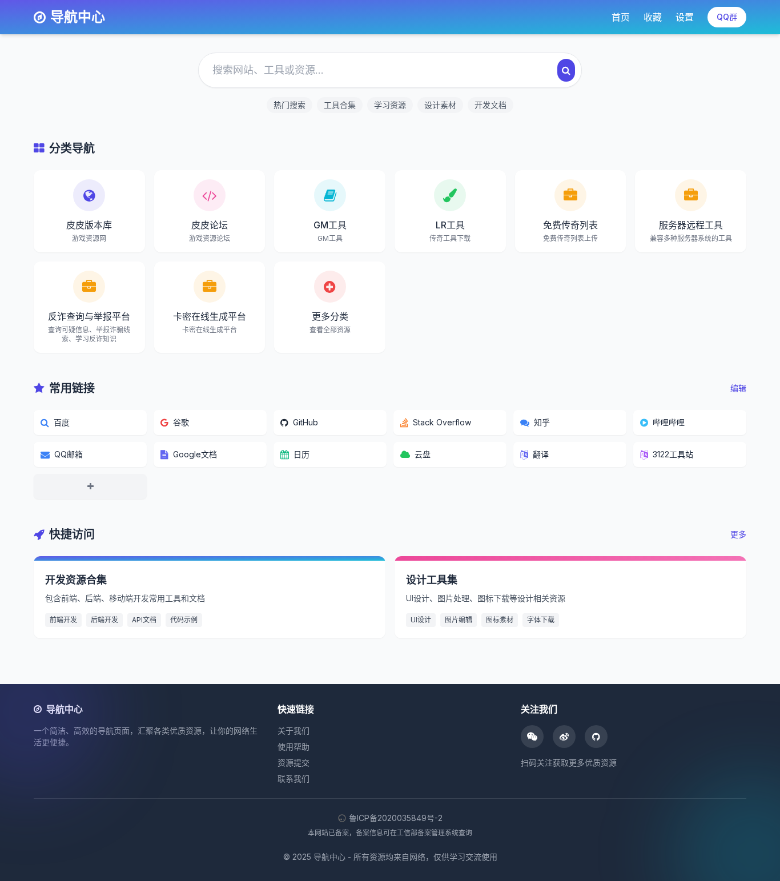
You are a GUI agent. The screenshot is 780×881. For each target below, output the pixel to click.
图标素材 (499, 620)
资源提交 (293, 762)
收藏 (653, 17)
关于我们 (293, 730)
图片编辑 (458, 620)
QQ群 (727, 17)
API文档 (144, 620)
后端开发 (104, 620)
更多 (738, 534)
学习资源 (390, 105)
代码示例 (184, 620)
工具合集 (340, 105)
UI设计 (421, 620)
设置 (685, 17)
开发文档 (490, 105)
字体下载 (540, 620)
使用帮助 (293, 746)
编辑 (738, 388)
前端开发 (63, 620)
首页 (621, 17)
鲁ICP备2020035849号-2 (396, 818)
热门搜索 (289, 105)
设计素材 (440, 105)
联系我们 (293, 778)
